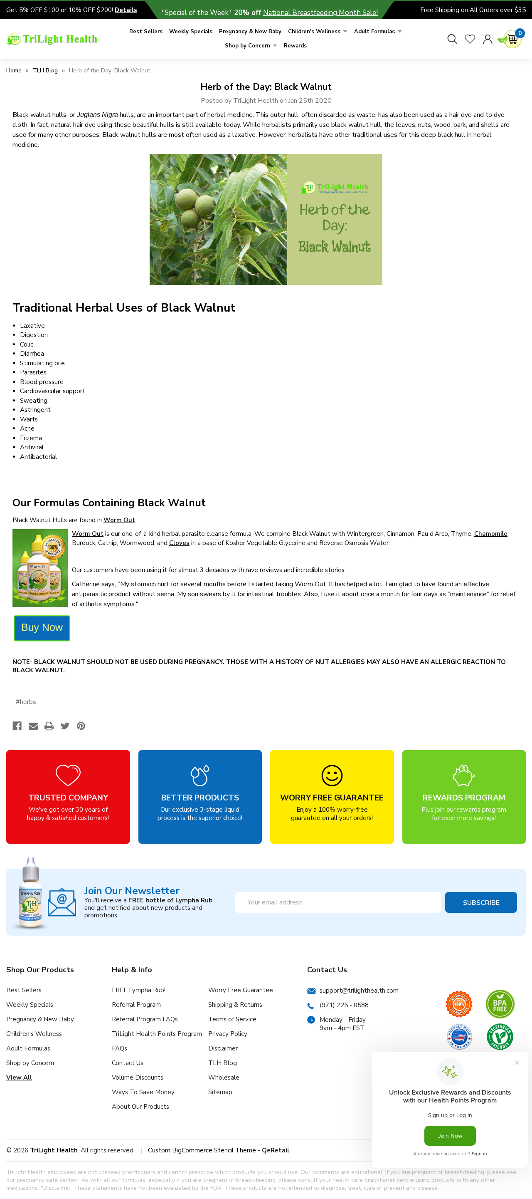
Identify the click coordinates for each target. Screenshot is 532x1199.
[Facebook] (17, 726)
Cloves (179, 543)
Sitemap (220, 1092)
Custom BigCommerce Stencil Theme (202, 1150)
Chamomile (490, 534)
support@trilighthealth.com (359, 990)
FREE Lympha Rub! (138, 990)
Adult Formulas (374, 31)
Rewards (295, 46)
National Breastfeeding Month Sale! (320, 12)
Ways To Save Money (143, 1092)
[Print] (49, 726)
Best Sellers (146, 31)
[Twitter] (65, 726)
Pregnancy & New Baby (250, 31)
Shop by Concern (247, 46)
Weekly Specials (190, 31)
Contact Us (127, 1063)
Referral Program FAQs (145, 1019)
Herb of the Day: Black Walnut (266, 87)
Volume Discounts (137, 1077)
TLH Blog (222, 1063)
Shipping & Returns (235, 1005)
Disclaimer (223, 1048)
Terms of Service (232, 1019)
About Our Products (140, 1106)
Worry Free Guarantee (240, 990)
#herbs (26, 701)
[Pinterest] (81, 726)
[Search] (452, 38)
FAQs (119, 1048)
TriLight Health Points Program (157, 1034)
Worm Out (119, 520)
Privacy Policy (227, 1034)
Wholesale (223, 1077)
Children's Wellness (314, 31)
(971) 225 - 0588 (344, 1005)
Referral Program (136, 1005)
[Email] (33, 726)
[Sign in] (488, 38)
